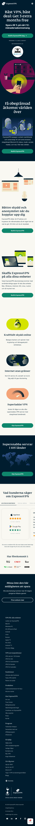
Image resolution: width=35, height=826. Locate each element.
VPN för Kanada (10, 664)
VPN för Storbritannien (12, 661)
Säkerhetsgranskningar (12, 707)
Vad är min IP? (9, 767)
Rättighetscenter (10, 705)
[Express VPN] (9, 3)
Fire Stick (8, 642)
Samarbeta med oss (11, 729)
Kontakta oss (9, 751)
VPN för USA (9, 659)
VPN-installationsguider (12, 745)
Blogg (7, 775)
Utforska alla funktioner (12, 675)
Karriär (7, 718)
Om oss (7, 699)
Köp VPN (8, 753)
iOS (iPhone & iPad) (11, 629)
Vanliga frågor (9, 748)
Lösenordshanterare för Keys (13, 688)
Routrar (7, 637)
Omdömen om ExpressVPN (13, 710)
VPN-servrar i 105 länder (12, 656)
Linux (7, 634)
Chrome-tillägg (9, 648)
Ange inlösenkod (10, 756)
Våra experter (9, 713)
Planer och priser (10, 680)
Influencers (8, 734)
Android (7, 632)
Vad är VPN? (9, 764)
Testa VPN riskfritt (10, 678)
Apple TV (8, 640)
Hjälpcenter (8, 743)
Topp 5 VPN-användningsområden (15, 772)
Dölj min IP (8, 770)
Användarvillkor (9, 811)
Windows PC (9, 626)
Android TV (8, 645)
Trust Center (9, 702)
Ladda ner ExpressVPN (12, 621)
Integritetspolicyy (9, 808)
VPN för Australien (10, 667)
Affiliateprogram (10, 732)
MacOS (7, 623)
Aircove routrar (9, 691)
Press (7, 716)
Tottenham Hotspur (11, 726)
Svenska (10, 781)
